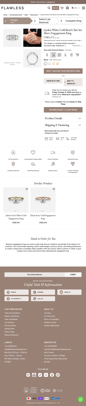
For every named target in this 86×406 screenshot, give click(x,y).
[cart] (68, 8)
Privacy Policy (9, 332)
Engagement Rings (16, 14)
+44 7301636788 (50, 346)
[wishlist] (62, 8)
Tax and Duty (9, 322)
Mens (26, 14)
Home (5, 14)
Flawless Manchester (51, 325)
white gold (34, 14)
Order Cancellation (11, 319)
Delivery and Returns (11, 316)
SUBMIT (73, 274)
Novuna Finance (10, 325)
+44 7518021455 (10, 346)
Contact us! (56, 97)
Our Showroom (49, 316)
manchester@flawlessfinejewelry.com (57, 349)
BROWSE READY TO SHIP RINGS (63, 110)
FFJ (59, 402)
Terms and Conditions (12, 313)
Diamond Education (11, 335)
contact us (51, 2)
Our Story (47, 313)
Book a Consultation (51, 319)
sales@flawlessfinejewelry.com (15, 349)
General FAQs (9, 328)
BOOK (55, 8)
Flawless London (50, 322)
